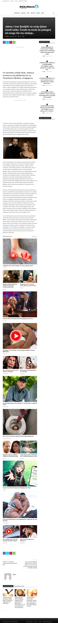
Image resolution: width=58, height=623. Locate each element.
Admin (7, 36)
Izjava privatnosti (6, 0)
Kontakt (11, 0)
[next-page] (6, 610)
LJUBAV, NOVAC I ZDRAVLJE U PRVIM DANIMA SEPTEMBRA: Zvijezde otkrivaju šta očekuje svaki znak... (47, 66)
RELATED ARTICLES (8, 586)
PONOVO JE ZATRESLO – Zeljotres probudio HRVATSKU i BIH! (10, 563)
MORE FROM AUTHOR (19, 586)
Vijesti (28, 13)
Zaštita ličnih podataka (23, 0)
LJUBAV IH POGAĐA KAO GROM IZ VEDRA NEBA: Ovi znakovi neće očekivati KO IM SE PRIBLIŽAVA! (8, 600)
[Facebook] (4, 42)
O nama (16, 0)
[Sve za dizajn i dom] (29, 7)
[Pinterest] (10, 42)
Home (4, 16)
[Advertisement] (20, 58)
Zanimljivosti (17, 13)
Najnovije (23, 13)
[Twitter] (7, 42)
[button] (53, 13)
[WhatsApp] (14, 42)
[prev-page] (4, 610)
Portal (44, 56)
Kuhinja (38, 13)
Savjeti (42, 13)
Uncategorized (9, 16)
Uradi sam (33, 13)
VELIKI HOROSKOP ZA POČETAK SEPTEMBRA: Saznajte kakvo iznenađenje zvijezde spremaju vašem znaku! (47, 51)
